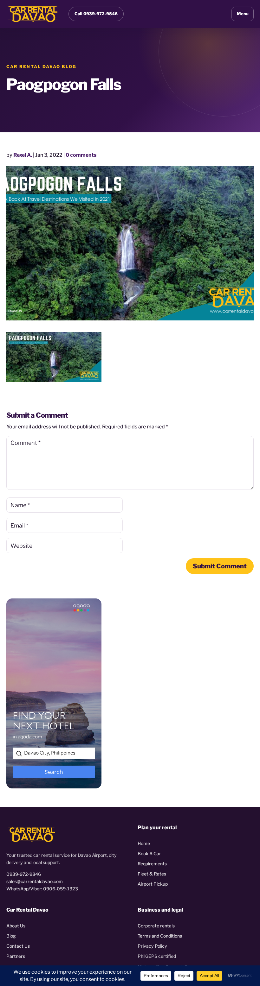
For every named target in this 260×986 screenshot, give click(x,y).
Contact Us (18, 946)
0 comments (81, 155)
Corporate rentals (156, 925)
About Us (15, 925)
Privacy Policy (152, 946)
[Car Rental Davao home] (33, 13)
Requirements (152, 863)
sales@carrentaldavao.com (34, 881)
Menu (243, 13)
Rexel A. (22, 155)
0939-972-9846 (23, 874)
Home (144, 843)
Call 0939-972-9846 (96, 13)
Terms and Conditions (160, 936)
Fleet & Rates (152, 873)
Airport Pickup (153, 884)
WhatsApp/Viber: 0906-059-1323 (42, 888)
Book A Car (149, 853)
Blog (11, 936)
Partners (15, 956)
